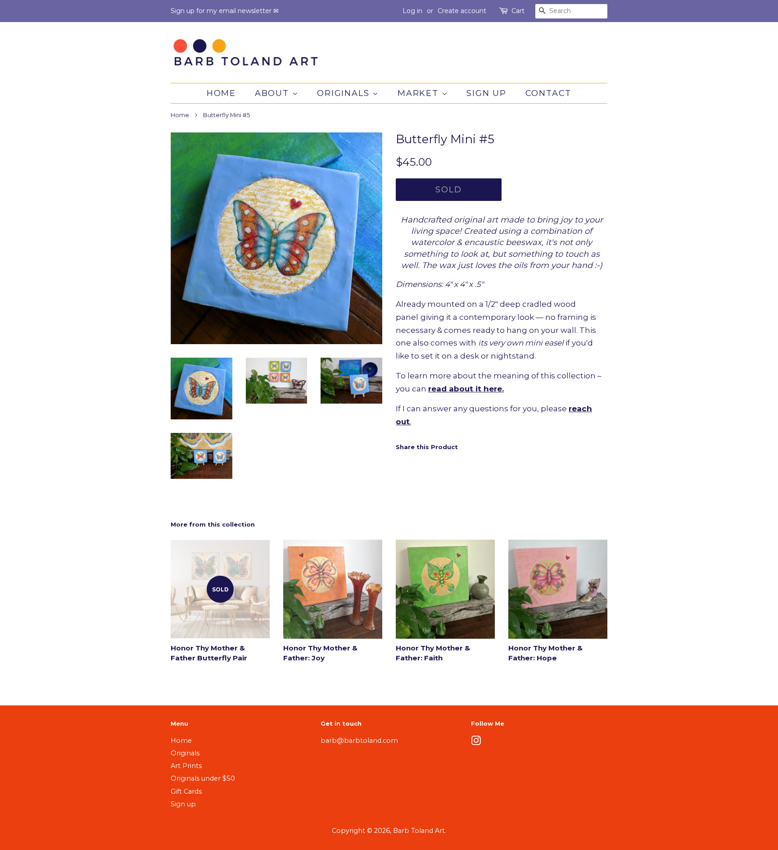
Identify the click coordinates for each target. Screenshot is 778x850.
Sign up (486, 93)
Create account (462, 11)
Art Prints (186, 766)
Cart (518, 11)
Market (420, 93)
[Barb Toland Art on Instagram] (476, 742)
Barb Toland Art (419, 831)
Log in (412, 11)
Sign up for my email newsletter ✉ (225, 11)
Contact (548, 93)
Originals (344, 93)
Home (221, 93)
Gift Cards (186, 791)
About (273, 93)
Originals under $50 (203, 778)
